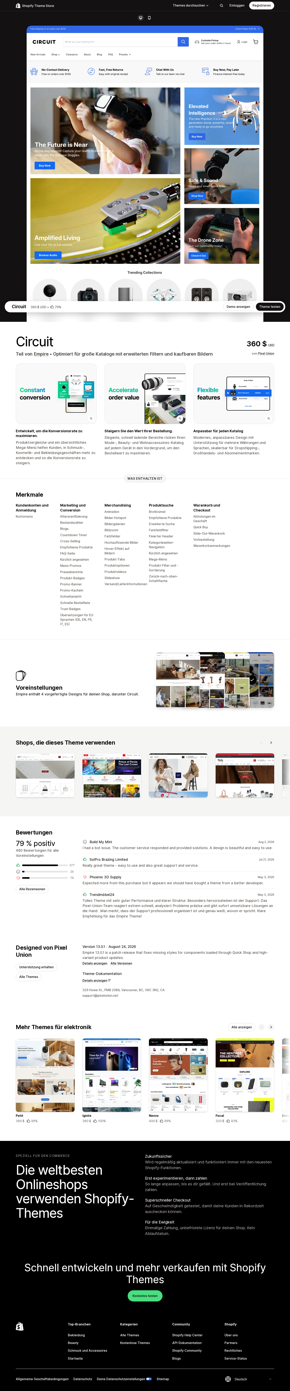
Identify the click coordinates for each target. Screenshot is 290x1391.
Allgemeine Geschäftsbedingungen (42, 1379)
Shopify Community (187, 1350)
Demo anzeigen (238, 307)
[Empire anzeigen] (227, 680)
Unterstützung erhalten (36, 967)
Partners (231, 1343)
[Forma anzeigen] (178, 680)
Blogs (176, 1358)
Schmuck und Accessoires (87, 1350)
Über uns (231, 1335)
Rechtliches (233, 1350)
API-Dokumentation (187, 1343)
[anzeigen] (45, 776)
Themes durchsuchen (189, 5)
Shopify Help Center (187, 1335)
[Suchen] (221, 5)
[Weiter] (271, 742)
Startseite (75, 1358)
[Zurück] (261, 742)
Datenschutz (82, 1379)
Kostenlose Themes (135, 1343)
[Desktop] (141, 18)
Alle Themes (28, 977)
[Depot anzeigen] (202, 680)
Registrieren (262, 5)
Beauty (73, 1343)
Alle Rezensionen (32, 889)
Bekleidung (76, 1335)
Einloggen (236, 5)
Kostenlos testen (145, 1296)
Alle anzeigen (241, 1027)
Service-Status (236, 1358)
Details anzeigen (94, 963)
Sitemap (163, 1379)
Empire (41, 354)
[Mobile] (149, 18)
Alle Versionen (121, 963)
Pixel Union (266, 353)
